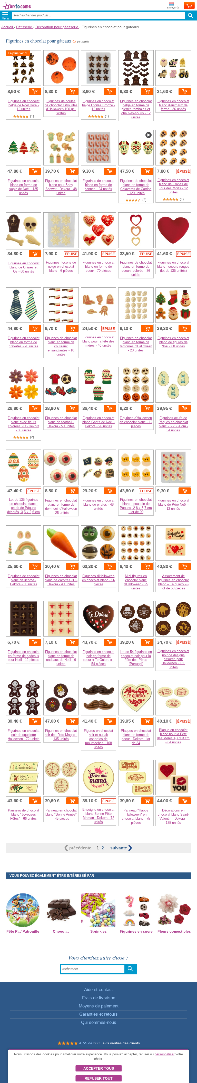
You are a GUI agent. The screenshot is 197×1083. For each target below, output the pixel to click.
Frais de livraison (98, 997)
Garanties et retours (98, 1014)
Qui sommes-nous (98, 1022)
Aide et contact (98, 989)
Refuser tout (99, 1078)
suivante (119, 848)
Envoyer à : (173, 7)
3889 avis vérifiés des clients (116, 1043)
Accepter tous (98, 1068)
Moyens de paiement (99, 1006)
